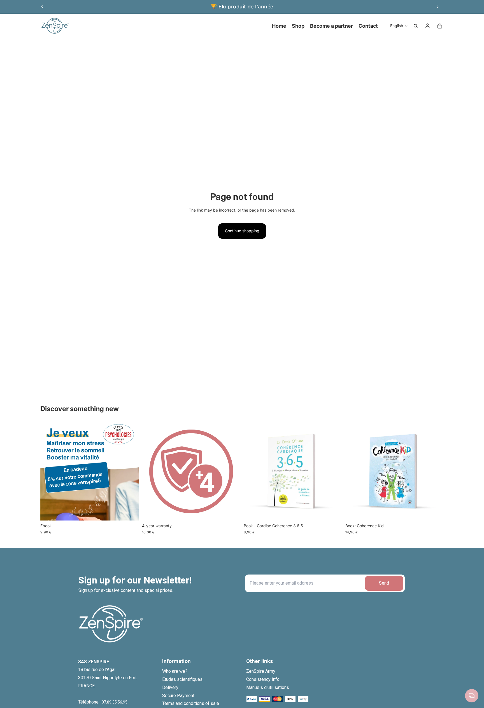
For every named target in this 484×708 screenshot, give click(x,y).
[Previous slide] (42, 7)
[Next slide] (437, 7)
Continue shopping (242, 230)
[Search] (415, 26)
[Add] (130, 512)
